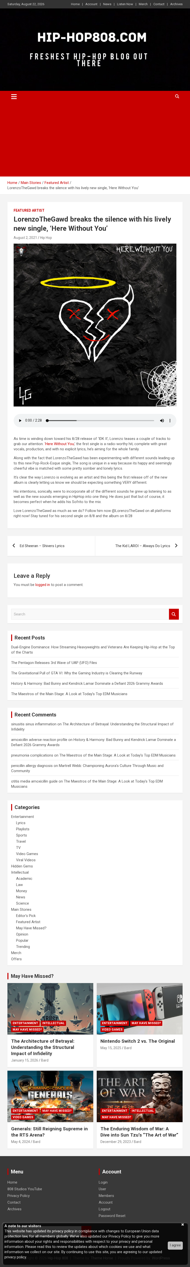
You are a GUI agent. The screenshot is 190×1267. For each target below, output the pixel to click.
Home (75, 4)
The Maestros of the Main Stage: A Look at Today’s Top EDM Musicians (69, 694)
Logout (104, 1209)
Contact (159, 4)
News (107, 4)
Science (22, 903)
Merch (143, 4)
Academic (24, 878)
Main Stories (21, 909)
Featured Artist (29, 210)
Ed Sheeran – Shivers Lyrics (42, 546)
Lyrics (20, 823)
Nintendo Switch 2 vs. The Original (137, 1041)
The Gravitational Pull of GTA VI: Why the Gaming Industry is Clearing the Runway (76, 673)
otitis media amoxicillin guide (34, 781)
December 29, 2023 (115, 1142)
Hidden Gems (22, 866)
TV (18, 847)
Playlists (22, 829)
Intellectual (20, 872)
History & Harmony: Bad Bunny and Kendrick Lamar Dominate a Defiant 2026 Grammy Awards (87, 683)
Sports (21, 835)
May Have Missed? (31, 928)
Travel (21, 841)
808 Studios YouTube (24, 1189)
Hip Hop (46, 238)
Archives (176, 4)
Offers (16, 959)
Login (103, 1182)
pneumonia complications (32, 755)
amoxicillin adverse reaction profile (39, 739)
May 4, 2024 (20, 1142)
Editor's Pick (26, 915)
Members (106, 1195)
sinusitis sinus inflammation (33, 724)
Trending (23, 946)
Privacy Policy (18, 1195)
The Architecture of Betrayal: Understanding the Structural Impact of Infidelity (42, 1047)
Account (91, 4)
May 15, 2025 (110, 1048)
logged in (42, 585)
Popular (22, 940)
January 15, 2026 (24, 1060)
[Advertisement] (95, 139)
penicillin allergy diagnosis (32, 765)
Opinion (22, 934)
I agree (175, 1245)
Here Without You (59, 444)
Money (21, 891)
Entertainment (22, 816)
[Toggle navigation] (14, 96)
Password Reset (112, 1216)
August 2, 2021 (25, 238)
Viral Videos (26, 860)
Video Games (27, 854)
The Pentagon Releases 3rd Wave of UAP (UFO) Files (54, 662)
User (102, 1189)
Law (19, 885)
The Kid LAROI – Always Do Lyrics (142, 546)
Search (174, 614)
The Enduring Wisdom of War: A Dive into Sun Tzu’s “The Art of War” (139, 1132)
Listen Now (125, 4)
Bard (44, 1060)
